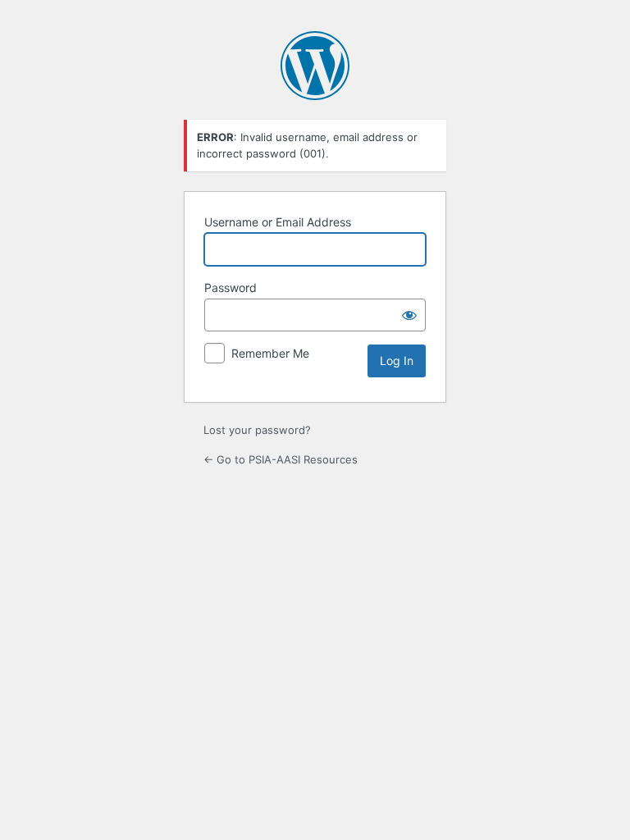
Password (230, 287)
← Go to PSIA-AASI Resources (280, 459)
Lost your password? (257, 429)
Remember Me (270, 353)
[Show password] (409, 315)
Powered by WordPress (315, 65)
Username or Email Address (277, 222)
